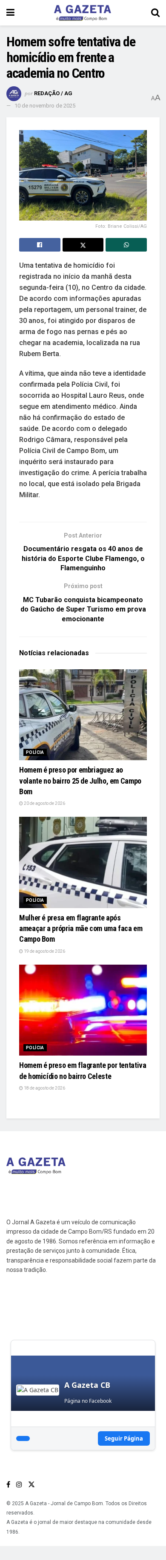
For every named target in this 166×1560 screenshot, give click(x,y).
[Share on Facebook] (39, 245)
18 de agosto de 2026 (44, 1088)
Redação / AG (53, 93)
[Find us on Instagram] (19, 1484)
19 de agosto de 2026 (44, 951)
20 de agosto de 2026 (44, 803)
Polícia (35, 752)
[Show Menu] (10, 12)
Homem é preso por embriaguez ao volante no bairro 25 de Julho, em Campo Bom (80, 780)
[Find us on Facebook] (8, 1484)
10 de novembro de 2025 (44, 105)
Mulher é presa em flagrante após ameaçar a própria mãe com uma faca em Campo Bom (81, 928)
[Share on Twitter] (83, 245)
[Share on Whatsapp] (126, 245)
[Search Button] (155, 12)
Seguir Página (124, 1438)
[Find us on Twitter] (31, 1484)
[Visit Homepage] (82, 12)
